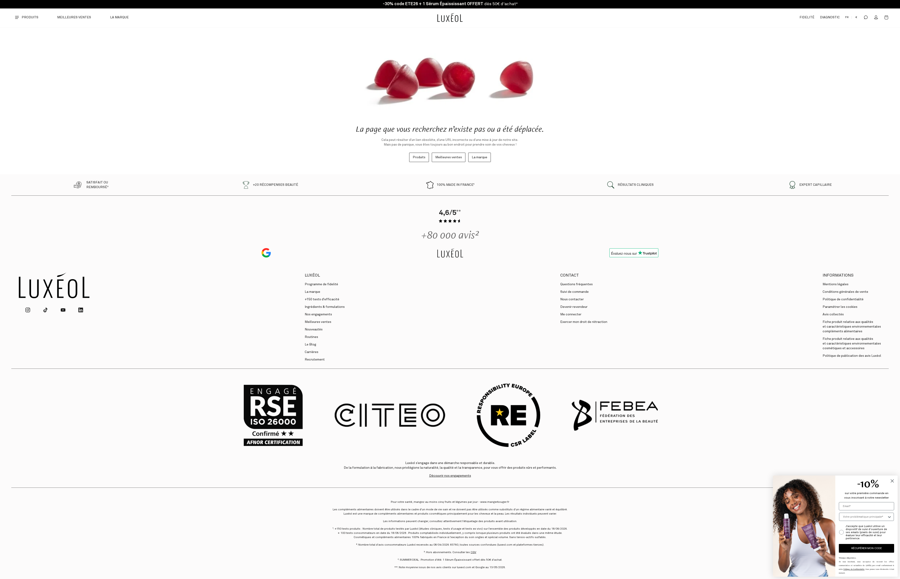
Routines (311, 337)
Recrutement (315, 359)
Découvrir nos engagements (450, 475)
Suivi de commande (574, 291)
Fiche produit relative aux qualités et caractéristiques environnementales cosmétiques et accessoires (852, 343)
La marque (119, 17)
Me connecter (570, 314)
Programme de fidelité (321, 284)
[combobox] (865, 517)
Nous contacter (572, 299)
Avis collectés (833, 314)
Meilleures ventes (74, 17)
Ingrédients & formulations (325, 307)
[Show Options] (889, 517)
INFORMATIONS (838, 275)
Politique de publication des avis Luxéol (852, 355)
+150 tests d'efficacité (322, 299)
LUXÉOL (312, 275)
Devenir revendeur (574, 307)
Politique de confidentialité (843, 299)
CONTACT (569, 275)
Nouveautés (314, 329)
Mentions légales (835, 284)
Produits (419, 157)
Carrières (311, 352)
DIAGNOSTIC (830, 17)
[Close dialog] (892, 480)
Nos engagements (318, 314)
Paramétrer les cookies (840, 307)
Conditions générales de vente (845, 291)
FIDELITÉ (807, 17)
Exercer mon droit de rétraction (583, 322)
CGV (473, 552)
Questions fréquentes (576, 284)
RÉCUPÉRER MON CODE (866, 548)
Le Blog (310, 344)
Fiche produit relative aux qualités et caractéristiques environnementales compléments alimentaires (852, 326)
